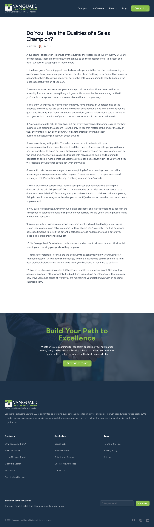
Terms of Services (113, 444)
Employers (82, 8)
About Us (113, 8)
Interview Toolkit (62, 450)
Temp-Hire (10, 470)
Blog (124, 8)
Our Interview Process (65, 464)
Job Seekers (98, 8)
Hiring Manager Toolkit (15, 457)
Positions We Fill (12, 450)
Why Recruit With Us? (15, 444)
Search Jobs (60, 444)
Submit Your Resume (65, 457)
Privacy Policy (110, 450)
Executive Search (13, 464)
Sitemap (108, 457)
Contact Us (60, 470)
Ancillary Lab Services (15, 477)
